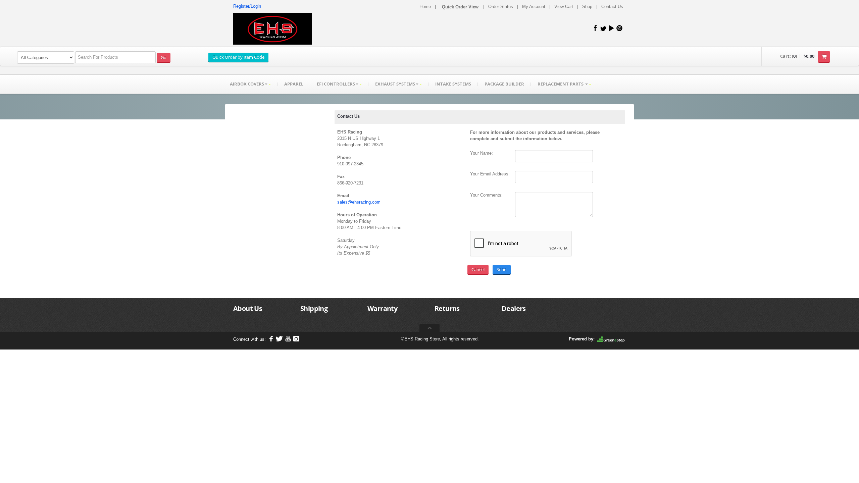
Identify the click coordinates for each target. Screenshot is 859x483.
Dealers (514, 308)
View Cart (563, 6)
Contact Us (612, 6)
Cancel (478, 269)
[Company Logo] (272, 29)
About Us (247, 308)
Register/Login (247, 6)
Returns (447, 308)
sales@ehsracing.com (359, 202)
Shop (587, 6)
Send (502, 269)
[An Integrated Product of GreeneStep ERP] (611, 338)
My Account (533, 6)
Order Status (500, 6)
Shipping (313, 308)
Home (425, 6)
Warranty (382, 308)
